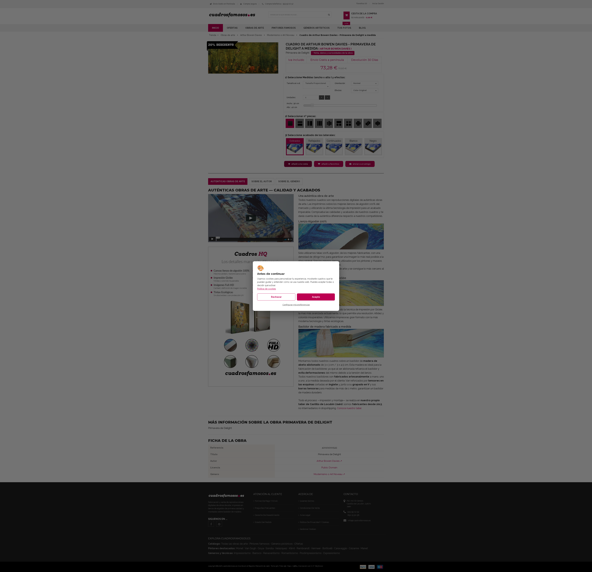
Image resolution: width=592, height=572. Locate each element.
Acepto (316, 297)
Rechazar (276, 297)
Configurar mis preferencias (296, 305)
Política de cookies (266, 289)
